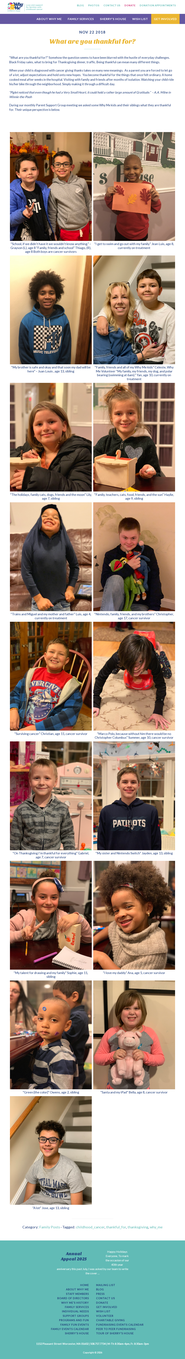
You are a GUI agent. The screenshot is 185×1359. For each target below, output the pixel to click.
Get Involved (106, 1307)
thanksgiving (138, 1227)
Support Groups (76, 1316)
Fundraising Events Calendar (120, 1325)
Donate (102, 1303)
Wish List (103, 1311)
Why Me (25, 6)
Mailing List (105, 1285)
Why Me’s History (75, 1303)
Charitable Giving (110, 1320)
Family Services (77, 1307)
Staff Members (77, 1294)
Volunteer (104, 1316)
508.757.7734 (98, 1343)
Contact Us (105, 1298)
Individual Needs (75, 1311)
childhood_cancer (90, 1227)
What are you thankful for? (93, 41)
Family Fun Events (74, 1325)
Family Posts (49, 1227)
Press (100, 1294)
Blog (100, 1289)
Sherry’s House (77, 1333)
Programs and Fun (74, 1320)
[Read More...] (81, 1277)
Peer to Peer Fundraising (116, 1329)
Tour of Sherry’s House (115, 1333)
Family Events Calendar (70, 1329)
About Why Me (77, 1289)
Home (84, 1285)
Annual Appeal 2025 (74, 1256)
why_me (156, 1227)
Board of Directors (73, 1298)
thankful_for (116, 1227)
